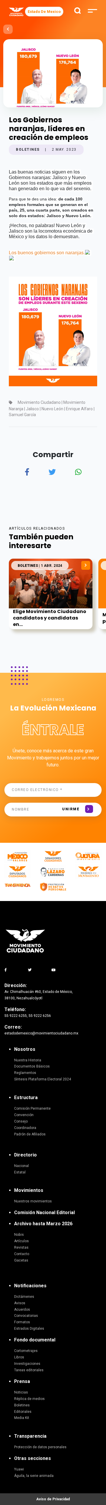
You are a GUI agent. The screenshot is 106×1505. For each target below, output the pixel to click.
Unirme (71, 809)
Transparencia (30, 1436)
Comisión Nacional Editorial (44, 1212)
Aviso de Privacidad (53, 1499)
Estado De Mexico (44, 11)
